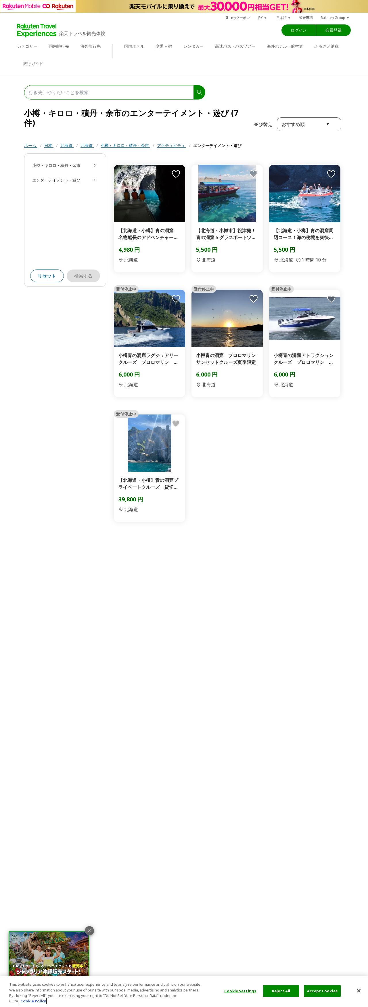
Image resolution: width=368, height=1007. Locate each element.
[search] (199, 92)
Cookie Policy (33, 1001)
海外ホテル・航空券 (285, 46)
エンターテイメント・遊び (217, 145)
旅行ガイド (33, 63)
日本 (48, 145)
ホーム (30, 145)
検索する (83, 276)
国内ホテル (134, 46)
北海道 (67, 145)
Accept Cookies (322, 990)
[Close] (358, 990)
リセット (47, 276)
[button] (262, 17)
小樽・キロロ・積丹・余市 (125, 145)
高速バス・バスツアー (235, 46)
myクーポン (240, 17)
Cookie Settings (240, 990)
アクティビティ (171, 145)
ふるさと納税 (327, 46)
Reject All (281, 990)
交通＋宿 (164, 46)
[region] (184, 991)
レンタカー (193, 46)
